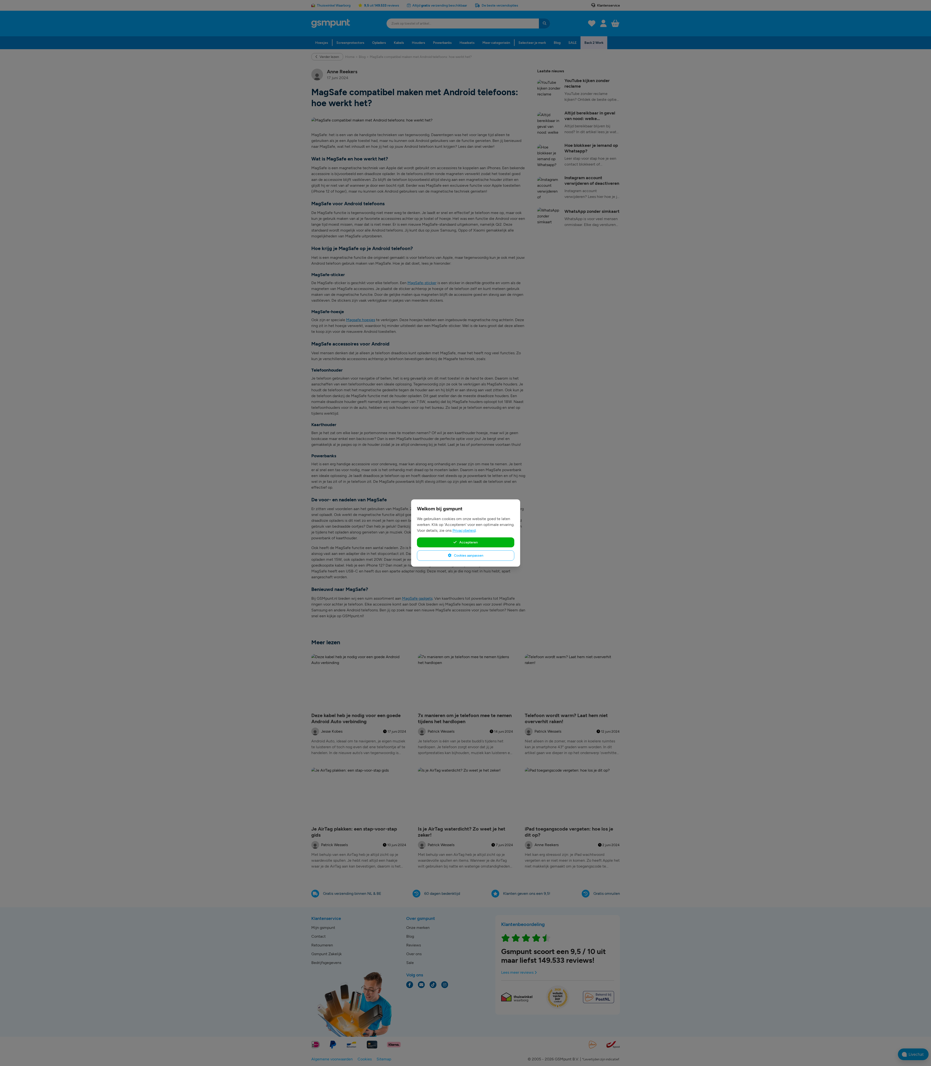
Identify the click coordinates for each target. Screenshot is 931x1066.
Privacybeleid (464, 530)
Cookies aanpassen (468, 555)
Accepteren (468, 542)
